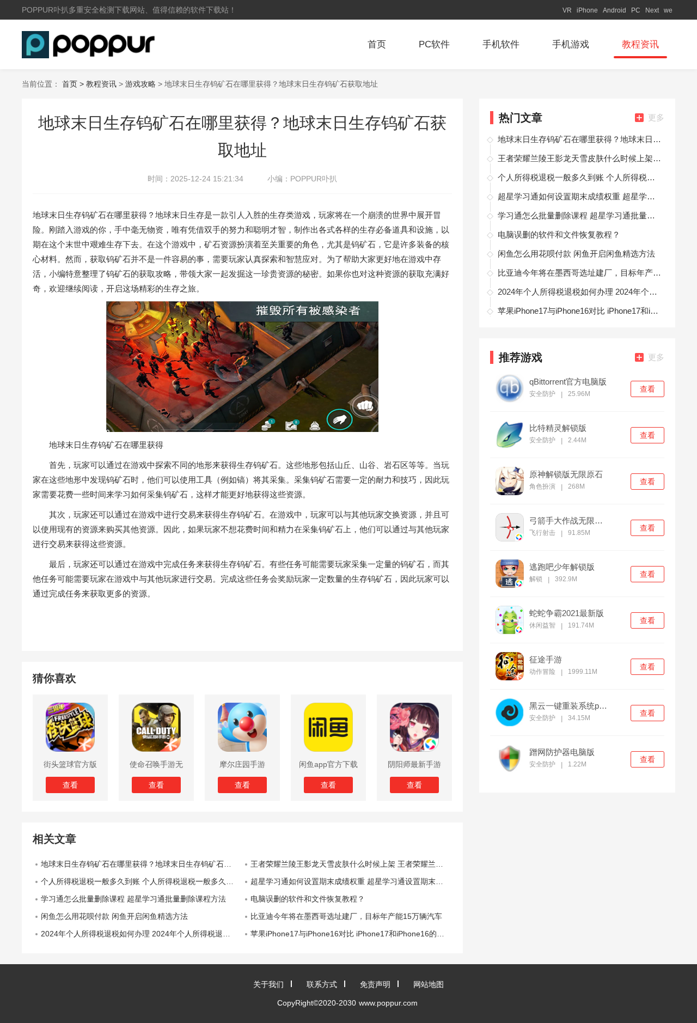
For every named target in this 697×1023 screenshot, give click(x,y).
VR (567, 10)
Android (614, 10)
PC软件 (434, 44)
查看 (647, 389)
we (668, 10)
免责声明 (375, 984)
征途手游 (545, 659)
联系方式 (322, 984)
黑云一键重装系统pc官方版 (569, 706)
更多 (656, 117)
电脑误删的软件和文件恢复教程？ (307, 898)
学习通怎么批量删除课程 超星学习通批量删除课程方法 (133, 898)
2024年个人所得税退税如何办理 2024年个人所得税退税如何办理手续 (141, 933)
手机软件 (500, 44)
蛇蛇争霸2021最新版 (566, 613)
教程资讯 (640, 44)
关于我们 (268, 984)
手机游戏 (570, 44)
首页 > (74, 84)
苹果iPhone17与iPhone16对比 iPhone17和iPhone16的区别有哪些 (351, 933)
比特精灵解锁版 (557, 428)
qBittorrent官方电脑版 (568, 381)
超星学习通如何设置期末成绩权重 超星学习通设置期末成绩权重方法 (351, 881)
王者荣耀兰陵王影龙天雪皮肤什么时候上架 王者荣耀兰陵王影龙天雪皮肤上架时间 (351, 864)
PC (635, 10)
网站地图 (428, 984)
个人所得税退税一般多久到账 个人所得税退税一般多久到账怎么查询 (141, 881)
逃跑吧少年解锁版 (562, 567)
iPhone (587, 10)
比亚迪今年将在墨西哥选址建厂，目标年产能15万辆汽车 (346, 916)
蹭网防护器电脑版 (562, 752)
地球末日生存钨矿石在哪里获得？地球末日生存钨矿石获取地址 (141, 864)
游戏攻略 (140, 84)
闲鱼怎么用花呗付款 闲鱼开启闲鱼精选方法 (114, 916)
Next (652, 10)
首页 (377, 44)
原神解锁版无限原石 (566, 474)
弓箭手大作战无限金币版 (569, 520)
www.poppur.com (388, 1003)
